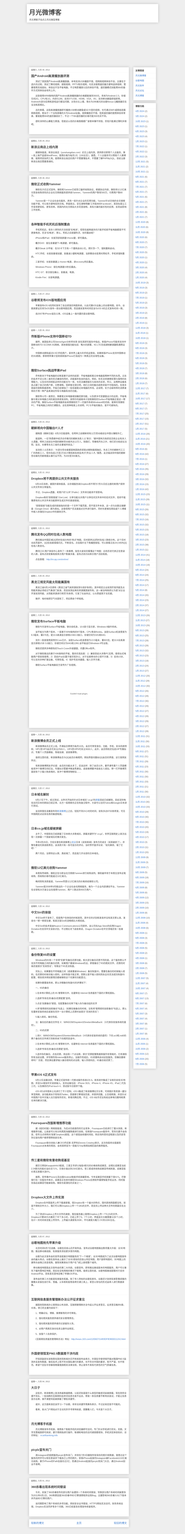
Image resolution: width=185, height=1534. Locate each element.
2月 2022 (139, 156)
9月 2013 (139, 630)
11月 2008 (140, 923)
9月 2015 (139, 509)
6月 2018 (139, 358)
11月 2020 (140, 227)
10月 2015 (140, 504)
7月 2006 (139, 1064)
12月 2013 (140, 615)
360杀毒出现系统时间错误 (48, 1487)
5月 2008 (139, 953)
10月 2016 (140, 444)
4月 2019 (139, 308)
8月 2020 (139, 242)
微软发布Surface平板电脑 (48, 621)
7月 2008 (139, 943)
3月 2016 (139, 479)
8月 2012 (139, 696)
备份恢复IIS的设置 (43, 954)
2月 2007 (139, 1029)
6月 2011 (139, 767)
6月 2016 (139, 464)
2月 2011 (139, 787)
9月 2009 (139, 872)
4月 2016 (139, 474)
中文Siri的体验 (41, 912)
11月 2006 (140, 1044)
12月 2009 (140, 857)
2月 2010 (139, 847)
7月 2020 (139, 247)
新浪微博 (61, 811)
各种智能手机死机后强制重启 (50, 224)
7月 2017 (139, 414)
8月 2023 (139, 126)
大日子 (35, 1387)
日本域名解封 (40, 794)
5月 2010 (139, 832)
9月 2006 (139, 1054)
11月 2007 (140, 983)
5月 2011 (139, 772)
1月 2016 (139, 489)
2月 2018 (139, 378)
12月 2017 (140, 388)
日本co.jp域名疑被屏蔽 (46, 828)
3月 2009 (139, 903)
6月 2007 (139, 1008)
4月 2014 (139, 595)
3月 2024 (139, 116)
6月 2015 (139, 525)
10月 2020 (140, 232)
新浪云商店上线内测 (44, 147)
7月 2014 (139, 580)
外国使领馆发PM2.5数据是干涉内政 (54, 1353)
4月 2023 (139, 136)
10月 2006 (140, 1049)
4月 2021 (139, 202)
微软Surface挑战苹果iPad (48, 370)
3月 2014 (139, 600)
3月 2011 (139, 782)
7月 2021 (139, 187)
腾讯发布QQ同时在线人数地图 (51, 534)
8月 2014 (139, 575)
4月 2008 (139, 958)
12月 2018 (140, 328)
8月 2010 (139, 817)
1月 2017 (139, 429)
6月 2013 (139, 645)
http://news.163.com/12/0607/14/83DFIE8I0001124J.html (98, 1339)
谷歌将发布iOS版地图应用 (48, 300)
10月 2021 (140, 172)
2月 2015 (139, 545)
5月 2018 (139, 363)
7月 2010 (139, 822)
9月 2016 (139, 449)
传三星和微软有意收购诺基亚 (50, 1160)
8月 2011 (139, 756)
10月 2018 (140, 338)
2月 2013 (139, 666)
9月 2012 (139, 691)
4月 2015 (139, 535)
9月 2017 (139, 403)
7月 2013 (139, 640)
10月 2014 (140, 565)
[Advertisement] (92, 43)
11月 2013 (140, 620)
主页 (79, 1523)
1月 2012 (139, 731)
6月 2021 (139, 192)
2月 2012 (139, 726)
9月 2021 (139, 177)
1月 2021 (139, 217)
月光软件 (139, 85)
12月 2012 (140, 676)
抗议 (74, 842)
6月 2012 (139, 706)
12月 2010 (140, 797)
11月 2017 (140, 393)
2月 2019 (139, 318)
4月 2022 (139, 151)
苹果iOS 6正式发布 (44, 1074)
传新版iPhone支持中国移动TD (51, 336)
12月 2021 (140, 162)
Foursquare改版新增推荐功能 (51, 1123)
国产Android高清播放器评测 (50, 76)
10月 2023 (140, 121)
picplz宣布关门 (41, 1449)
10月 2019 (140, 283)
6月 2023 (139, 131)
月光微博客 (45, 12)
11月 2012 (140, 681)
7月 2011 (139, 761)
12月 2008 (140, 918)
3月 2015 (139, 540)
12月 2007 (140, 978)
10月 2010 (140, 807)
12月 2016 (140, 434)
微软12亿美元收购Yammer (49, 867)
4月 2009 (139, 897)
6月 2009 (139, 887)
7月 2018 (139, 353)
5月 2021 (139, 197)
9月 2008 (139, 933)
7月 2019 (139, 298)
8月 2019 (139, 293)
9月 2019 (139, 288)
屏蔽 (97, 800)
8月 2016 (139, 454)
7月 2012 (139, 701)
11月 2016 (140, 439)
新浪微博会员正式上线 (46, 740)
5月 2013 (139, 650)
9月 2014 (139, 570)
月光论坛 (139, 90)
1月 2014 (139, 610)
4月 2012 (139, 716)
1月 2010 (139, 852)
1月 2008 (139, 973)
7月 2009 (139, 882)
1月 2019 (139, 323)
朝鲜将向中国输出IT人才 (47, 428)
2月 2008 (139, 968)
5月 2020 (139, 257)
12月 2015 (140, 494)
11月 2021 (140, 167)
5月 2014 (139, 590)
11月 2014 (140, 560)
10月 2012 (140, 686)
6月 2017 (139, 419)
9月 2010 (139, 812)
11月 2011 (140, 741)
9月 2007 (139, 993)
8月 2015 (139, 514)
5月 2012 (139, 711)
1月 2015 (139, 550)
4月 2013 (139, 655)
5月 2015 (139, 530)
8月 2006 (139, 1059)
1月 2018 (139, 383)
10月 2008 (140, 928)
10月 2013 (140, 625)
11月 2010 (140, 802)
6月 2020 (139, 252)
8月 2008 (139, 938)
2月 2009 (139, 908)
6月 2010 (139, 827)
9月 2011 (139, 751)
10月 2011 (140, 746)
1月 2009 (139, 913)
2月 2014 (139, 605)
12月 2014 (140, 555)
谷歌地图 (139, 80)
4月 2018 (139, 368)
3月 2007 (139, 1024)
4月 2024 (139, 111)
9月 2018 (139, 343)
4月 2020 (139, 262)
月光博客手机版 (41, 1424)
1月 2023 (139, 141)
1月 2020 (139, 277)
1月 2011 (139, 792)
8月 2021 (139, 182)
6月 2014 (139, 585)
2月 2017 (139, 424)
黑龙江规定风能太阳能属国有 (50, 582)
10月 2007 (140, 988)
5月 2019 (139, 303)
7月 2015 (139, 519)
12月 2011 (140, 736)
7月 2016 (139, 459)
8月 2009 (139, 877)
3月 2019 (139, 313)
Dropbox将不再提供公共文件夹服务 (55, 478)
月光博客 (139, 95)
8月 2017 (139, 408)
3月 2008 (139, 963)
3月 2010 (139, 842)
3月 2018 (139, 373)
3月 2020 (139, 267)
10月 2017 (140, 398)
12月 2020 (140, 222)
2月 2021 (139, 212)
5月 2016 (139, 469)
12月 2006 (140, 1039)
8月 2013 (139, 635)
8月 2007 (139, 998)
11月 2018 (140, 333)
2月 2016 (139, 484)
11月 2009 (140, 862)
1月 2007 (139, 1034)
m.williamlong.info (49, 1435)
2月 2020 (139, 272)
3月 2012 (139, 721)
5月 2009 (139, 892)
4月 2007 (139, 1019)
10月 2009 (140, 867)
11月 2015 (140, 499)
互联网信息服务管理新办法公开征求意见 (58, 1299)
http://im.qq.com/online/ (57, 559)
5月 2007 (139, 1013)
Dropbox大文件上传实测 (47, 1197)
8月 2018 (139, 348)
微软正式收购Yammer (46, 184)
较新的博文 (37, 1523)
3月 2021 (139, 207)
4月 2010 (139, 837)
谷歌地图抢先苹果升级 (46, 1242)
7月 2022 (139, 146)
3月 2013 (139, 661)
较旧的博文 (120, 1523)
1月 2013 (139, 671)
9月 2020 (139, 237)
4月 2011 (139, 777)
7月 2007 (139, 1003)
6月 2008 (139, 948)
